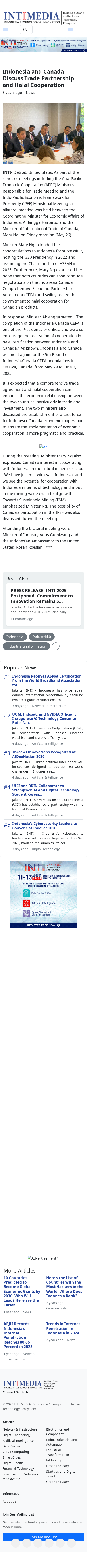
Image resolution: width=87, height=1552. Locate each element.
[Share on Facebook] (26, 1543)
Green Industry (57, 1482)
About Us (9, 1501)
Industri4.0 (42, 636)
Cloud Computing (16, 1452)
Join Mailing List (44, 1537)
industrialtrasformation (26, 646)
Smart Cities (12, 1457)
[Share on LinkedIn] (49, 1543)
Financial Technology (18, 1468)
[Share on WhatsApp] (15, 1543)
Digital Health (13, 1463)
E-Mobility (53, 1460)
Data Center (12, 1446)
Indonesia (14, 636)
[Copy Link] (71, 1543)
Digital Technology (16, 1435)
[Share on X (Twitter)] (37, 1543)
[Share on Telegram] (60, 1543)
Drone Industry (57, 1466)
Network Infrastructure (20, 1429)
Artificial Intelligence (18, 1440)
